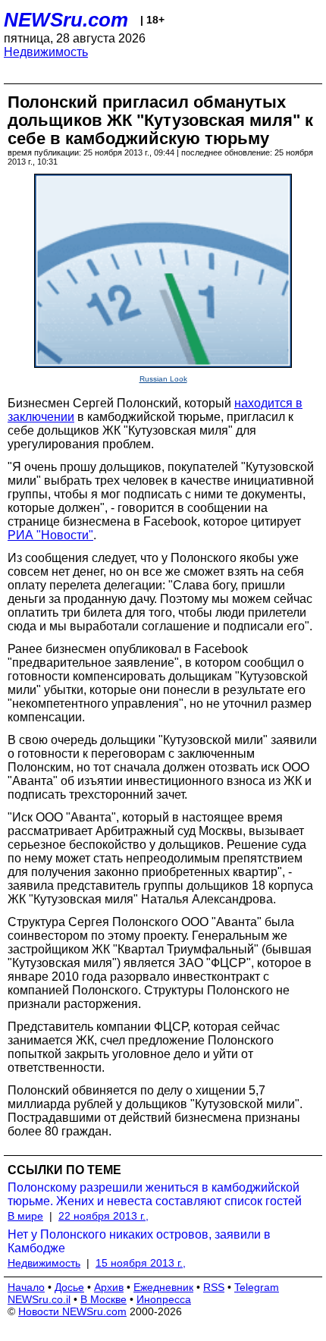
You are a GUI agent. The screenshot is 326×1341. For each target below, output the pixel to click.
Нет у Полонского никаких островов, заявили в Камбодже (139, 1241)
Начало (26, 1287)
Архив (109, 1287)
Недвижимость (46, 52)
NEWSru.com (66, 19)
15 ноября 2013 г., (141, 1263)
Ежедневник (163, 1287)
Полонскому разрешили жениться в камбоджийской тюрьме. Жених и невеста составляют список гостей (155, 1194)
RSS (213, 1287)
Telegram (256, 1287)
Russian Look (163, 379)
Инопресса (163, 1299)
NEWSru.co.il (39, 1299)
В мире (25, 1216)
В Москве (103, 1299)
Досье (69, 1287)
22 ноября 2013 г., (103, 1216)
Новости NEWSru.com (72, 1311)
